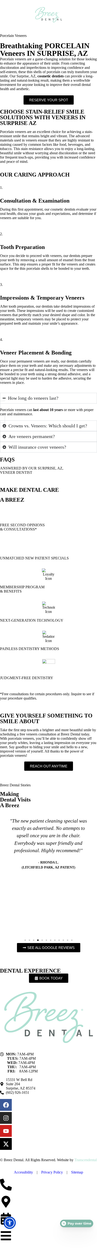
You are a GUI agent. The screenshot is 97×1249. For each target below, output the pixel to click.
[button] (25, 940)
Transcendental (85, 1160)
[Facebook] (6, 1105)
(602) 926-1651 (17, 1092)
